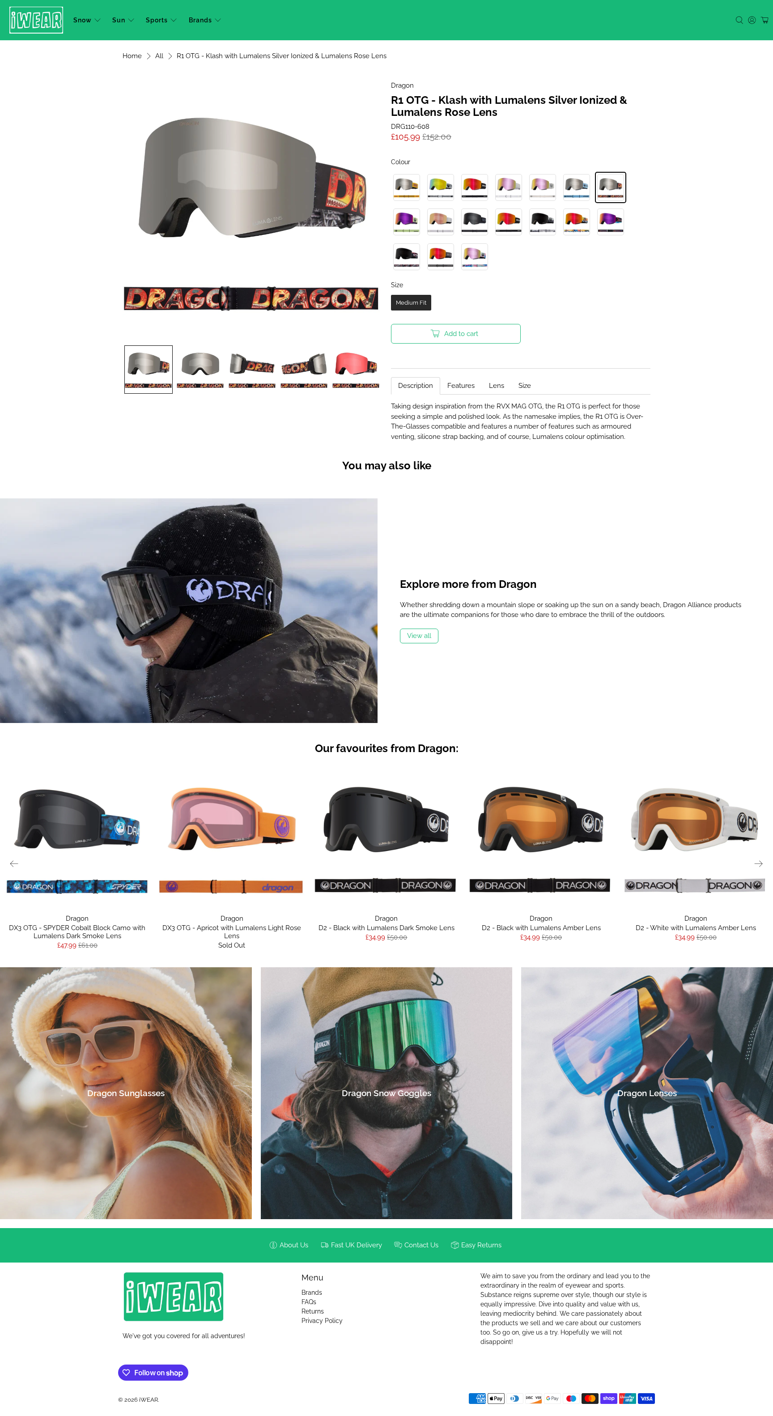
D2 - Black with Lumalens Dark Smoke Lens (386, 928)
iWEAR (148, 1399)
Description (415, 386)
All (159, 56)
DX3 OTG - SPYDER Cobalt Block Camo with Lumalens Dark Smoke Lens (77, 932)
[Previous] (14, 863)
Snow (82, 20)
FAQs (309, 1301)
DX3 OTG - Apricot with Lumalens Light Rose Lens (231, 932)
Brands (200, 20)
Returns (313, 1311)
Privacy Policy (322, 1320)
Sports (157, 20)
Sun (118, 20)
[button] (148, 369)
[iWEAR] (36, 20)
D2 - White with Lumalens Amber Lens (696, 928)
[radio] (406, 187)
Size (524, 386)
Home (132, 56)
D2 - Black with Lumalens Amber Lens (541, 928)
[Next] (759, 863)
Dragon (402, 85)
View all (419, 636)
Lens (496, 386)
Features (461, 386)
